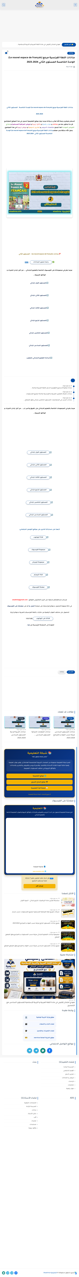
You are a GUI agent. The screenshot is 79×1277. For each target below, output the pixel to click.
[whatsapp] (42, 1050)
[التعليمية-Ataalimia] (39, 4)
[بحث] (3, 4)
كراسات (71, 1081)
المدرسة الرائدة (69, 1067)
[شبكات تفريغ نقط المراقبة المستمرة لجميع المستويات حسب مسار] (68, 913)
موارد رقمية (70, 1088)
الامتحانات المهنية (30, 1103)
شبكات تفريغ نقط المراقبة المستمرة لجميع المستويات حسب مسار (35, 912)
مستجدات (33, 1124)
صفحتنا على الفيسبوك (15, 606)
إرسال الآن (39, 886)
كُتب (35, 1117)
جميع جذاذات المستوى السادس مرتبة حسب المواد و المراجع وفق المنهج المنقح (31, 946)
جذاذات (71, 53)
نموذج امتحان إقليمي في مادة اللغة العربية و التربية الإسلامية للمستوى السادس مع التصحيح (40, 1004)
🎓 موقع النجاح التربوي (39, 782)
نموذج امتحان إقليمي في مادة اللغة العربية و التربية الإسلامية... (38, 44)
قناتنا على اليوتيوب (43, 618)
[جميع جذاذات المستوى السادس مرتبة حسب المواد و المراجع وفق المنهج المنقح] (68, 947)
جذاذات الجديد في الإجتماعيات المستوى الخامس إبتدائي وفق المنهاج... (47, 400)
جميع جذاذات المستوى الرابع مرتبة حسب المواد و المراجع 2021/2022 (36, 923)
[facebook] (49, 1050)
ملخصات (71, 1085)
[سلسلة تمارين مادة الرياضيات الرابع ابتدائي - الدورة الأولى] (68, 902)
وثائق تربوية (32, 1128)
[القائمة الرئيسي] (75, 4)
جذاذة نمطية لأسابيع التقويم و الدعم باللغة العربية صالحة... (51, 388)
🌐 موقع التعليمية (39, 776)
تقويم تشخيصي (68, 1070)
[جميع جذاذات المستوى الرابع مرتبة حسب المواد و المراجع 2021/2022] (68, 924)
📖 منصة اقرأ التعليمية (39, 788)
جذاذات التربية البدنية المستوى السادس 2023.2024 (18, 735)
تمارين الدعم (69, 1074)
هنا (28, 625)
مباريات (33, 1121)
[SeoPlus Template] (75, 1273)
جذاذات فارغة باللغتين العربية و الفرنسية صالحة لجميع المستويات (49, 394)
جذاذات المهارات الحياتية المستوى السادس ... (41, 733)
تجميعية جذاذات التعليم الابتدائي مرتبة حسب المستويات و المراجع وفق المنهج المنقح (32, 936)
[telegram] (36, 1050)
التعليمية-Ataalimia (50, 1273)
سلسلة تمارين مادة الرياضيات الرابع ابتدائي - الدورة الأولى (39, 901)
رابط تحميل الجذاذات (41, 262)
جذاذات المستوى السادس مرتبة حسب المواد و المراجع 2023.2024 (64, 735)
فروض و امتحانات (68, 1078)
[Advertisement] (39, 26)
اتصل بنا (31, 606)
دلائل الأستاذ (32, 1114)
